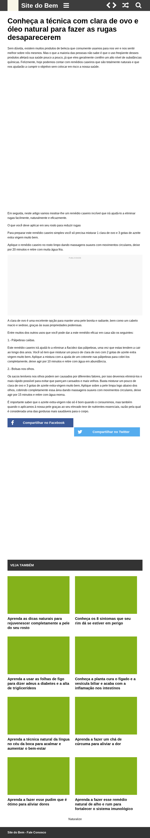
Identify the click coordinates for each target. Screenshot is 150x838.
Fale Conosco (36, 832)
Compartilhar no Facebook (44, 423)
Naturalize (75, 819)
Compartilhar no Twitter (111, 432)
